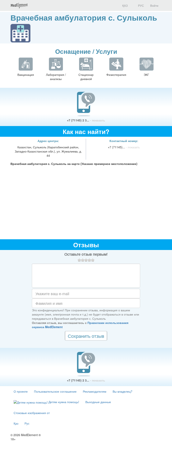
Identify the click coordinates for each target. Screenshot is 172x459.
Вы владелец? (122, 391)
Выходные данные (98, 402)
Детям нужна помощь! (63, 402)
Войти (154, 5)
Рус (27, 423)
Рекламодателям (94, 391)
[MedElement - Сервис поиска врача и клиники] (19, 5)
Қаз (16, 423)
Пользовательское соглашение (55, 391)
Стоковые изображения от (32, 413)
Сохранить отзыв (86, 336)
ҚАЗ (124, 5)
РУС (140, 5)
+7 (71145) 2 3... (86, 120)
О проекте (21, 391)
